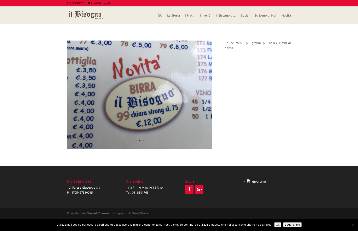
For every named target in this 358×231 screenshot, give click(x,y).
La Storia (173, 15)
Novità (286, 15)
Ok (277, 224)
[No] (353, 225)
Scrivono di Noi (265, 15)
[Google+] (199, 189)
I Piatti (190, 15)
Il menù (205, 15)
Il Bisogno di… (226, 15)
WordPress (140, 213)
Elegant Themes (98, 213)
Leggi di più (292, 224)
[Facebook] (189, 189)
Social (245, 15)
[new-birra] (139, 149)
